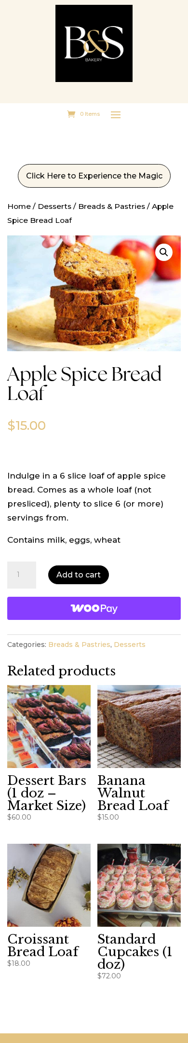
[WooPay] (94, 608)
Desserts (54, 206)
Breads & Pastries (111, 206)
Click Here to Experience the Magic (94, 175)
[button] (164, 252)
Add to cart (78, 574)
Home (19, 206)
